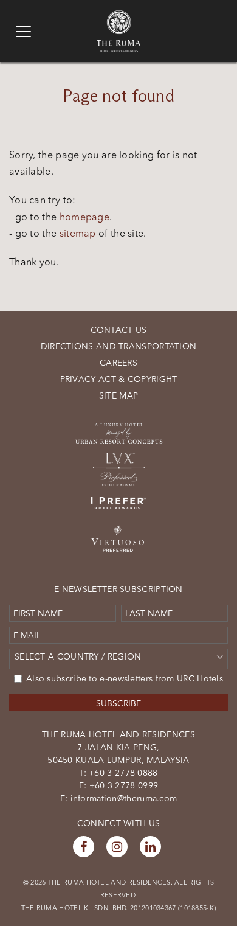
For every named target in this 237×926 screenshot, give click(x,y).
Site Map (118, 395)
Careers (118, 362)
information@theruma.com (123, 798)
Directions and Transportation (119, 346)
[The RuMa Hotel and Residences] (118, 16)
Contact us (119, 329)
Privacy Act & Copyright (118, 379)
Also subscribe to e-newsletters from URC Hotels (124, 678)
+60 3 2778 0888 (122, 772)
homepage (84, 217)
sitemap (78, 233)
